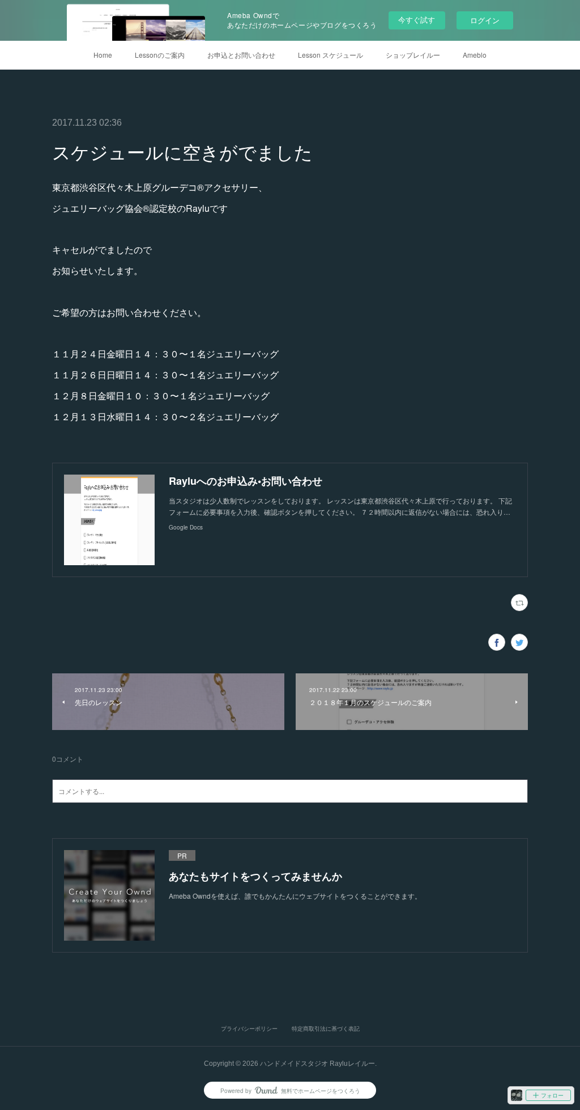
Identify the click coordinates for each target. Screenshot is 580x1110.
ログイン (485, 20)
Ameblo (475, 54)
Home (102, 54)
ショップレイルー (413, 54)
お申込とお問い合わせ (241, 54)
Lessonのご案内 (160, 54)
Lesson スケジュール (330, 54)
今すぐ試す (416, 19)
